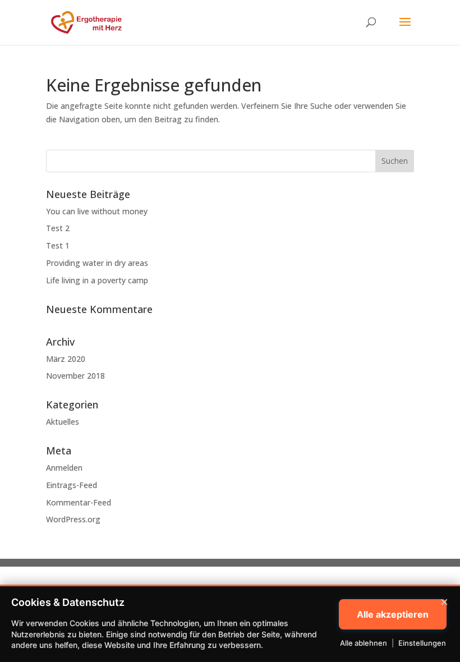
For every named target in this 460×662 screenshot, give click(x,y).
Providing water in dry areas (97, 263)
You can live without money (97, 211)
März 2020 (65, 358)
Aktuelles (62, 421)
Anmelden (64, 467)
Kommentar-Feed (78, 502)
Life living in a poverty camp (97, 280)
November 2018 (75, 375)
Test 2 (58, 228)
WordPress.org (73, 519)
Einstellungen (422, 642)
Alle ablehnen (363, 642)
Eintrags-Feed (71, 485)
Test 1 (58, 245)
